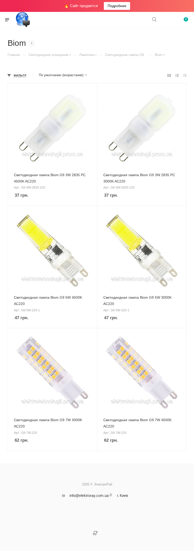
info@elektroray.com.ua (89, 495)
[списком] (177, 75)
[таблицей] (184, 75)
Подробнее (117, 6)
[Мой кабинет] (166, 20)
